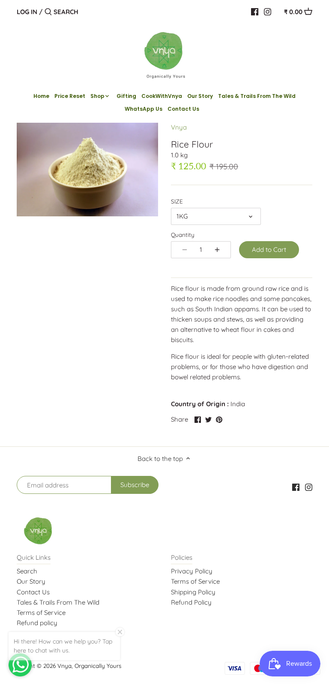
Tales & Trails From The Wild (58, 602)
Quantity (182, 234)
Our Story (31, 581)
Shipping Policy (193, 592)
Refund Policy (191, 602)
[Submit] (48, 12)
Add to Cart (269, 249)
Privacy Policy (191, 571)
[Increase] (217, 250)
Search (27, 571)
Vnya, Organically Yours (89, 665)
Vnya (179, 127)
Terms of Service (41, 612)
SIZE (177, 201)
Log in (27, 12)
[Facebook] (254, 11)
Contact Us (33, 592)
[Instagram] (267, 11)
